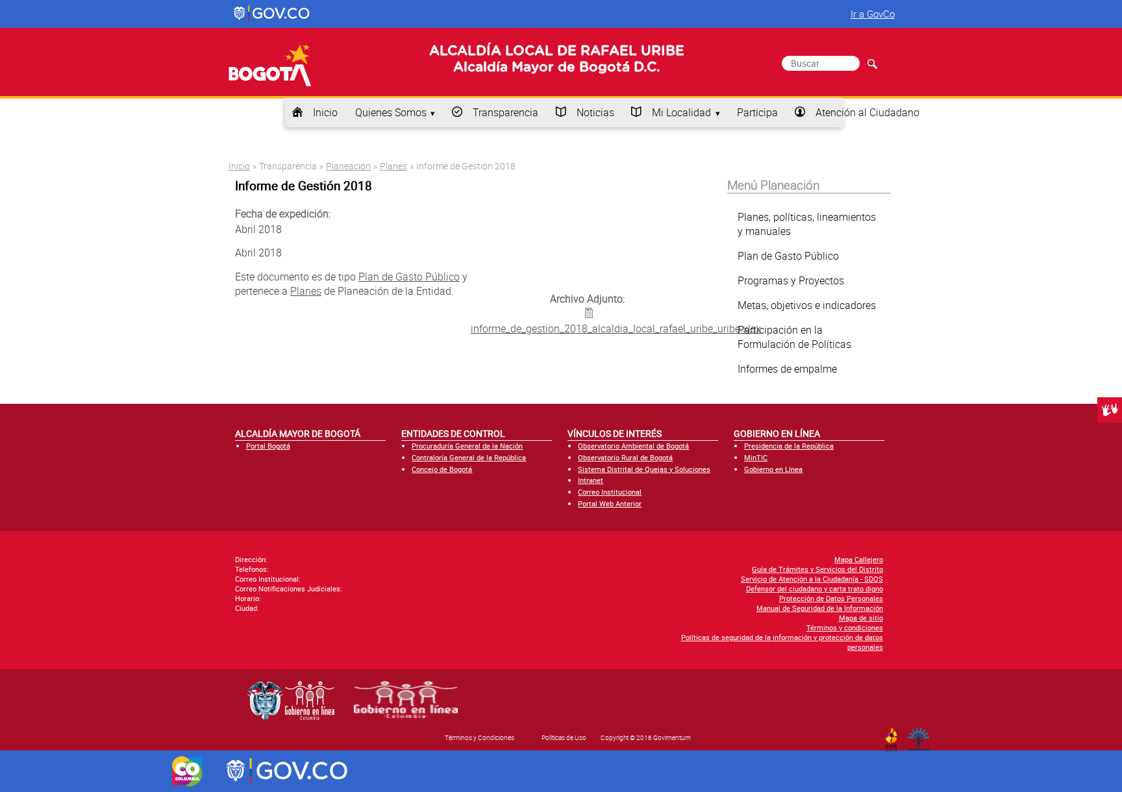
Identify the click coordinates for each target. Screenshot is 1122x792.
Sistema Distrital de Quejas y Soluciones (644, 469)
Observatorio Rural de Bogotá (625, 457)
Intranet (590, 480)
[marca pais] (187, 771)
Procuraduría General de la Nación (467, 446)
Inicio (325, 112)
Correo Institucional (610, 492)
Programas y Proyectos (791, 280)
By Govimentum (922, 735)
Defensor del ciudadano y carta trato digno (814, 588)
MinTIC (755, 457)
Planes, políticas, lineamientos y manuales (807, 224)
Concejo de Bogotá (442, 469)
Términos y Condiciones (479, 737)
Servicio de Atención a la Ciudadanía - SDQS (812, 579)
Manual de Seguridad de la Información (819, 608)
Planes (393, 166)
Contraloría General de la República (469, 457)
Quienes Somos (391, 112)
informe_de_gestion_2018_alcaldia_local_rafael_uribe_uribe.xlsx (616, 328)
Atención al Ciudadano (867, 112)
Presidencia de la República (789, 446)
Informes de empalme (787, 369)
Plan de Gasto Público (409, 276)
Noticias (595, 112)
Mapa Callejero (858, 559)
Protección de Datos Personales (831, 598)
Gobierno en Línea (773, 469)
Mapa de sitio (861, 618)
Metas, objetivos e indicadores (807, 305)
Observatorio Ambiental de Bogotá (633, 446)
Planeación (348, 166)
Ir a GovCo (873, 13)
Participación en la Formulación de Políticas (794, 337)
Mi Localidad (681, 112)
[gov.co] (272, 13)
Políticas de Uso (564, 737)
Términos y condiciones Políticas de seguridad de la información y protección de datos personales (782, 637)
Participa (757, 112)
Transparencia (505, 112)
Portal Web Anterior (610, 503)
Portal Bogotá (268, 446)
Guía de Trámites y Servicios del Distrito (817, 569)
